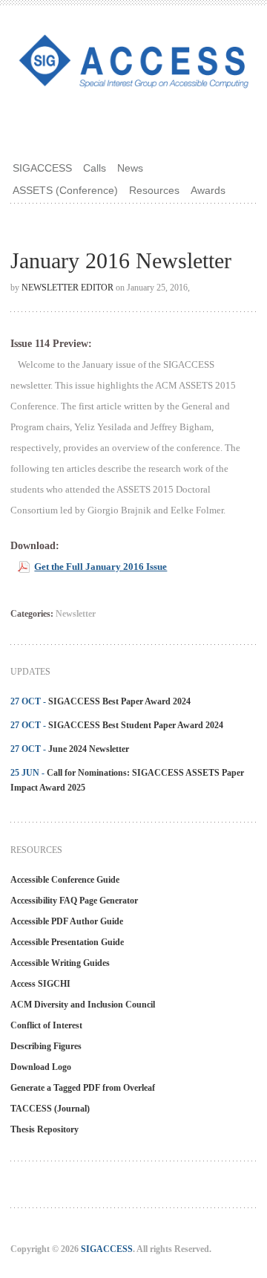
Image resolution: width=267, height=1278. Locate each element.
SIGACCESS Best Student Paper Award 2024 (135, 725)
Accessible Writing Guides (60, 963)
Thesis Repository (44, 1129)
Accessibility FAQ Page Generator (74, 900)
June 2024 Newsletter (88, 749)
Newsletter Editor (67, 287)
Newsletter (76, 614)
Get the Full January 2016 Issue (100, 567)
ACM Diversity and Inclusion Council (82, 1004)
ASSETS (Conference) (65, 190)
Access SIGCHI (40, 984)
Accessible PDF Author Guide (66, 921)
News (130, 168)
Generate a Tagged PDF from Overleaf (82, 1088)
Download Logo (40, 1067)
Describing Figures (46, 1046)
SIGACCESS (42, 168)
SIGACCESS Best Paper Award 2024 (119, 701)
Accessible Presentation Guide (67, 942)
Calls (94, 168)
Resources (154, 190)
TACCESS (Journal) (50, 1108)
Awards (208, 190)
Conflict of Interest (46, 1025)
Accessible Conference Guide (64, 880)
